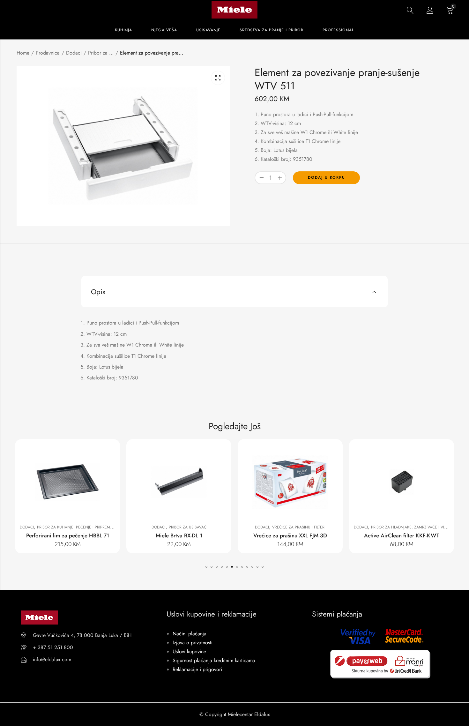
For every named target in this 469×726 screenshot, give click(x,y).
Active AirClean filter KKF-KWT (401, 535)
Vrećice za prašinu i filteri (298, 527)
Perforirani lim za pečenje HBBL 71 (67, 535)
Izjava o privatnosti (192, 642)
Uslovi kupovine (189, 651)
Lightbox (218, 78)
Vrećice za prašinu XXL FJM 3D (290, 535)
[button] (206, 567)
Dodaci (74, 52)
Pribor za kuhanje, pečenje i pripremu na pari (82, 527)
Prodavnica (48, 52)
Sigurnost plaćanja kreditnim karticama (214, 660)
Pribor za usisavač (187, 527)
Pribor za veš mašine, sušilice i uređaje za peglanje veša (101, 52)
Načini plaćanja (189, 633)
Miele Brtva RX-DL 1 (179, 535)
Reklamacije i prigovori (197, 669)
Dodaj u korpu (326, 177)
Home (23, 52)
